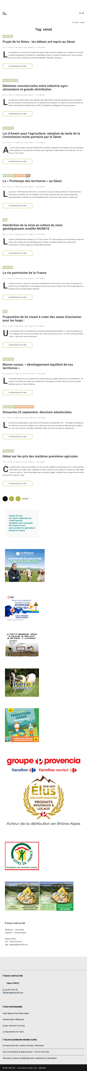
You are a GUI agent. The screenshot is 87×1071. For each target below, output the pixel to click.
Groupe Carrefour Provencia (14, 1025)
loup (5, 311)
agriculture (8, 128)
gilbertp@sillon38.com (14, 992)
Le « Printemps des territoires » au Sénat (32, 181)
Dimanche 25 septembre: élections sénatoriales (37, 412)
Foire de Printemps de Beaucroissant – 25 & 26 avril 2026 (26, 1052)
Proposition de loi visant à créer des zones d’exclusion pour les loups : (42, 319)
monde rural (8, 359)
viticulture (8, 267)
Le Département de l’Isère (13, 1031)
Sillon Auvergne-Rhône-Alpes (20, 1039)
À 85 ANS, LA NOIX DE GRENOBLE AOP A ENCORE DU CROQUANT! (30, 1058)
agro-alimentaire (10, 80)
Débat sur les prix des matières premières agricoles (40, 456)
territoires (7, 36)
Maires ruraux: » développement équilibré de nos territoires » (38, 366)
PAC (28, 176)
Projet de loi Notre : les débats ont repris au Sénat (39, 42)
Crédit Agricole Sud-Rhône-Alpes (16, 1013)
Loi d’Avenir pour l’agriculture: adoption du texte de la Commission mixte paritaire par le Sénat (41, 135)
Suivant (25, 499)
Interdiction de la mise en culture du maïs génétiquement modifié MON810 (33, 227)
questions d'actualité (24, 407)
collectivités (20, 176)
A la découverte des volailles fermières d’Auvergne (23, 1045)
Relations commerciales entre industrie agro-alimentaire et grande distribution (36, 88)
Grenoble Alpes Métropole (13, 1019)
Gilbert (42, 47)
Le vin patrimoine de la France (24, 273)
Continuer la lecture (17, 66)
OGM (5, 220)
